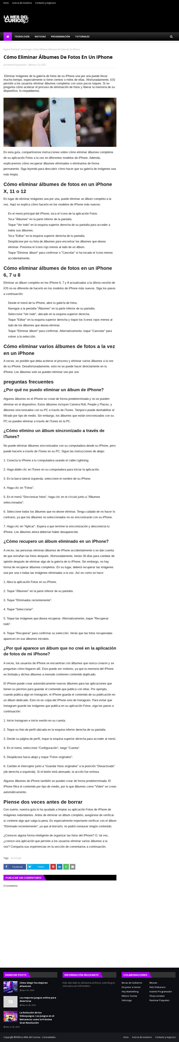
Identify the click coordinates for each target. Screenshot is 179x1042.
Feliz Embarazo (157, 987)
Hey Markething (130, 991)
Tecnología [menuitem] (22, 36)
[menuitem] (7, 36)
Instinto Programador (160, 991)
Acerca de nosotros (22, 2)
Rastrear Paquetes (159, 1000)
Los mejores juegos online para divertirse (38, 999)
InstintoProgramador (16, 64)
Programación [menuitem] (60, 36)
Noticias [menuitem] (40, 36)
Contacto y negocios (45, 2)
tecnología (26, 49)
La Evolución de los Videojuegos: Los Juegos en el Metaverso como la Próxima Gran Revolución (37, 1017)
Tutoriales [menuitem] (82, 36)
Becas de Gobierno (132, 982)
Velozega (127, 1000)
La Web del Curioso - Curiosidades (38, 1037)
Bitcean (153, 982)
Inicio (6, 2)
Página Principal (11, 49)
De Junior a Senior (131, 987)
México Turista (129, 995)
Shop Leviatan (157, 995)
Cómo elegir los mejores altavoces (34, 984)
